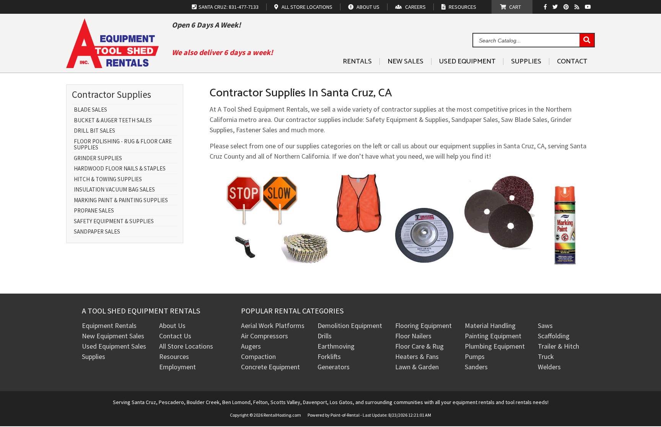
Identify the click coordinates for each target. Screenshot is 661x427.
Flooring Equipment (423, 325)
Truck (546, 356)
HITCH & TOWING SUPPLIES (108, 179)
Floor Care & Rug (419, 346)
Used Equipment (467, 61)
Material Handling (490, 325)
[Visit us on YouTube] (589, 6)
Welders (549, 366)
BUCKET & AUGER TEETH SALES (113, 120)
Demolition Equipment (349, 325)
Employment (177, 366)
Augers (251, 346)
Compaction (258, 356)
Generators (333, 366)
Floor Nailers (413, 335)
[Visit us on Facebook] (547, 6)
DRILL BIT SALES (94, 131)
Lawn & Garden (417, 366)
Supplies (526, 61)
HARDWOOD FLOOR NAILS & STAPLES (120, 169)
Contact (572, 61)
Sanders (476, 366)
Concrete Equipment (270, 366)
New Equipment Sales (113, 335)
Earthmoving (336, 346)
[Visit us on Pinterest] (567, 6)
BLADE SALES (90, 110)
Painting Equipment (493, 335)
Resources (174, 356)
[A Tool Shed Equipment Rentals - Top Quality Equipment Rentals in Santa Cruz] (112, 65)
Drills (324, 335)
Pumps (475, 356)
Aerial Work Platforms (272, 325)
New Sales (405, 61)
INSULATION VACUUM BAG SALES (114, 190)
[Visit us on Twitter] (556, 6)
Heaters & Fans (417, 356)
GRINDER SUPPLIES (98, 158)
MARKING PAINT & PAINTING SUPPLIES (121, 200)
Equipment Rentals (109, 325)
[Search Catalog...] (587, 40)
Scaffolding (554, 335)
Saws (545, 325)
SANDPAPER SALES (97, 232)
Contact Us (175, 335)
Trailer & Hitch (558, 346)
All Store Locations (186, 346)
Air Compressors (264, 335)
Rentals (357, 61)
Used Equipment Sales (114, 346)
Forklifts (329, 356)
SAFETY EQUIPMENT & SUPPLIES (114, 221)
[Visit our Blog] (578, 6)
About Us (172, 325)
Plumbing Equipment (495, 346)
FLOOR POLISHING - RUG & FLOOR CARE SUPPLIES (123, 144)
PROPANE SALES (94, 211)
